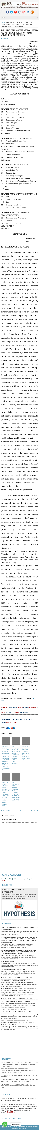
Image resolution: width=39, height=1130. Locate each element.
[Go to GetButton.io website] (5, 1128)
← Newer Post (5, 810)
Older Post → (34, 810)
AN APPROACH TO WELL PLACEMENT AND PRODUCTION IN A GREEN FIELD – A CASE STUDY (16, 755)
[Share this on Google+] (12, 728)
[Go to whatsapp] (4, 1124)
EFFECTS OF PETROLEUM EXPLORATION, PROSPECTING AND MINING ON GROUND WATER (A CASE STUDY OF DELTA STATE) (18, 1070)
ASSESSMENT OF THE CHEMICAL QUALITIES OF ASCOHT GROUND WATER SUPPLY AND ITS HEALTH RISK (18, 1086)
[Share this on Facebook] (7, 728)
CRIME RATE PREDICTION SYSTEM (13, 969)
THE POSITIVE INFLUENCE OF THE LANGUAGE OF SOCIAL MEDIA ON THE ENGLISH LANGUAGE (18, 989)
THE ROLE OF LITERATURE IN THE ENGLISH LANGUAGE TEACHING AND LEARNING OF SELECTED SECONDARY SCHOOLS (16, 979)
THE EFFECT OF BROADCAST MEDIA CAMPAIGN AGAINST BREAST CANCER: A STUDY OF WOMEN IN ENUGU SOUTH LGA (19, 32)
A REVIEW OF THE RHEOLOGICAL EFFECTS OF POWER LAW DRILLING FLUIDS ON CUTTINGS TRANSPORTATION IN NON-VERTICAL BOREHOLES (6, 758)
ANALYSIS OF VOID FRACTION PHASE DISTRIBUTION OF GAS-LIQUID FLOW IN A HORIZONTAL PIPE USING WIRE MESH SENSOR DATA (6, 794)
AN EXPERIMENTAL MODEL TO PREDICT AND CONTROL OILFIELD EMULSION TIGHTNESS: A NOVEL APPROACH (16, 792)
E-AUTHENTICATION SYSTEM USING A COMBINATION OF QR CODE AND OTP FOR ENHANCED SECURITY (16, 1011)
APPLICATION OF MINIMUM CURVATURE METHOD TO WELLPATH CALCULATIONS (26, 753)
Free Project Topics (7, 961)
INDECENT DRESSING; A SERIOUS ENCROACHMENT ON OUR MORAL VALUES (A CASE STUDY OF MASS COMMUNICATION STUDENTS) (19, 951)
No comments (4, 38)
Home (4, 22)
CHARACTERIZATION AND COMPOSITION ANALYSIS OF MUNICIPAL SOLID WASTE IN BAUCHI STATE (19, 1080)
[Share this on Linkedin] (14, 728)
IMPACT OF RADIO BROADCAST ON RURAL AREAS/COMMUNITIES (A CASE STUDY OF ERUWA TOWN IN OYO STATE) (18, 1022)
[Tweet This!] (9, 728)
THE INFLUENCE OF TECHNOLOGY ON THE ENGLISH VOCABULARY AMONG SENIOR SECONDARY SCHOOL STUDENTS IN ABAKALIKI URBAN (19, 1000)
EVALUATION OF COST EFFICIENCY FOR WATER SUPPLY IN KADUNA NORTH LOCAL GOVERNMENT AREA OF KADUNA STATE (19, 1064)
